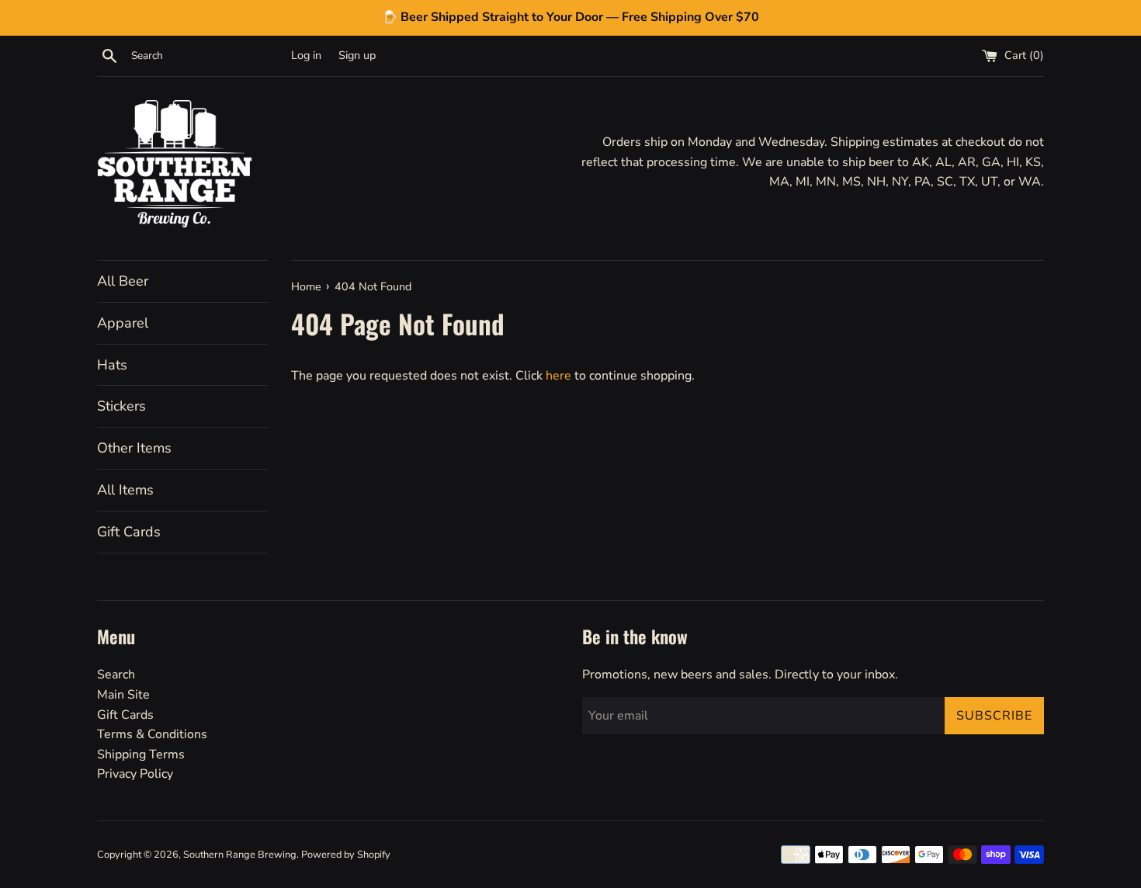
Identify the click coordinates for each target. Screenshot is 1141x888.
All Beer (122, 281)
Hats (112, 365)
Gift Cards (129, 531)
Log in (306, 55)
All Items (125, 489)
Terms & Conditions (152, 734)
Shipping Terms (141, 754)
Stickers (121, 406)
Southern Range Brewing (240, 855)
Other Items (134, 448)
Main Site (123, 694)
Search (116, 674)
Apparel (122, 323)
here (558, 375)
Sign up (357, 55)
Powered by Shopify (345, 855)
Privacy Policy (135, 773)
